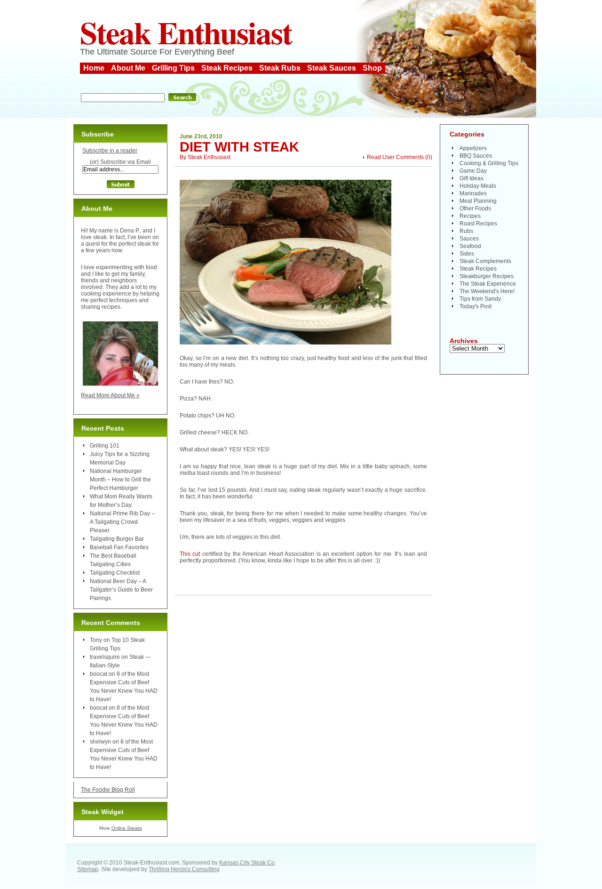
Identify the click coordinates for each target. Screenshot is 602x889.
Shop (372, 68)
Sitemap (87, 869)
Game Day (473, 171)
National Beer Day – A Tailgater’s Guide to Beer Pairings (121, 589)
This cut (190, 554)
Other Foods (475, 208)
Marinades (473, 193)
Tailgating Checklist (115, 572)
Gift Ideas (471, 178)
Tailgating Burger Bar (117, 539)
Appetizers (473, 148)
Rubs (466, 231)
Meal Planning (478, 201)
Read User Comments (395, 157)
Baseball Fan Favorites (119, 547)
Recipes (470, 216)
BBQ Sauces (475, 155)
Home (93, 68)
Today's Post (475, 306)
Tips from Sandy (480, 299)
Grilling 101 (104, 445)
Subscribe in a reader (109, 150)
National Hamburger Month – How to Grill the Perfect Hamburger (120, 479)
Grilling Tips (173, 68)
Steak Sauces (331, 68)
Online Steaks (126, 828)
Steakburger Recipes (486, 276)
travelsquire (105, 657)
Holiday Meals (477, 186)
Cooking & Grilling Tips (488, 163)
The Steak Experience (487, 283)
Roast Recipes (478, 223)
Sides (466, 253)
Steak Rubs (280, 68)
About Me (128, 68)
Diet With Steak (239, 146)
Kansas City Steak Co (247, 862)
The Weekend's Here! (487, 291)
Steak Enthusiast (186, 32)
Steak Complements (485, 261)
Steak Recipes (227, 68)
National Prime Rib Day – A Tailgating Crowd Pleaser (122, 522)
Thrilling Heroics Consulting (184, 869)
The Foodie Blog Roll (108, 789)
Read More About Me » (110, 395)
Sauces (469, 238)
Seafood (470, 246)
